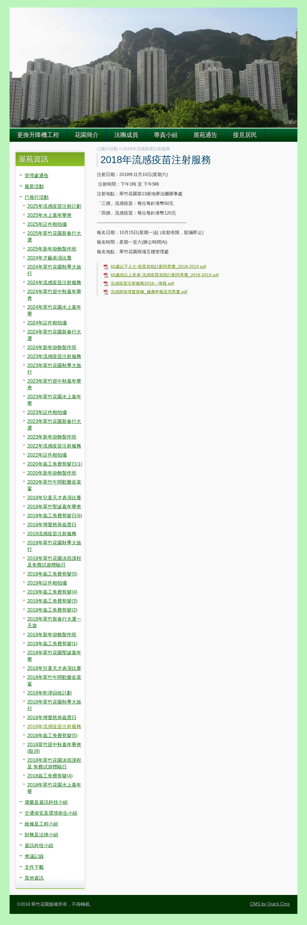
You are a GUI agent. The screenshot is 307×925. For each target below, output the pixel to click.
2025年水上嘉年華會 (49, 215)
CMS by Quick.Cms (270, 904)
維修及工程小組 (41, 823)
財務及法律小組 (41, 834)
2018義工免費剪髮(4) (50, 775)
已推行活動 (37, 197)
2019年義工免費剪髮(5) (52, 574)
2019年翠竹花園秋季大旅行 (54, 546)
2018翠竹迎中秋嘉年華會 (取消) (54, 748)
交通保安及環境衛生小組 (51, 813)
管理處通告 (37, 175)
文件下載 (34, 867)
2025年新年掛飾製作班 (51, 248)
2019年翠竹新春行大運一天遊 (54, 622)
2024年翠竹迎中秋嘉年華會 (54, 295)
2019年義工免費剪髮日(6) (54, 515)
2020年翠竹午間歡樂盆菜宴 (54, 485)
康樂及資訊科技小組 (46, 802)
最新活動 (34, 186)
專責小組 (166, 135)
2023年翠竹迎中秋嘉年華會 (54, 384)
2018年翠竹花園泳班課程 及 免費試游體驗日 (54, 763)
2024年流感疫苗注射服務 (54, 282)
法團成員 (126, 135)
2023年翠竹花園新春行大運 (54, 424)
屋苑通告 (205, 135)
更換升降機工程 (38, 135)
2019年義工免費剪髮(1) (52, 643)
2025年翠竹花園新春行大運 (54, 236)
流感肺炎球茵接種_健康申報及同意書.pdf (149, 292)
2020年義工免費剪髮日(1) (54, 464)
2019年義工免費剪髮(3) (52, 601)
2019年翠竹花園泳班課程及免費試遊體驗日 (54, 561)
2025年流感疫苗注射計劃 (54, 206)
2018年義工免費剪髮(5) (52, 735)
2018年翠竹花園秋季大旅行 (54, 705)
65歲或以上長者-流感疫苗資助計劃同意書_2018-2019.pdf (165, 275)
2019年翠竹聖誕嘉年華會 (54, 506)
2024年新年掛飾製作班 (51, 347)
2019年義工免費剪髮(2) (52, 610)
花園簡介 (87, 135)
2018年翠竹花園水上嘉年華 (54, 788)
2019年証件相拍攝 (47, 583)
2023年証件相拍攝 (47, 412)
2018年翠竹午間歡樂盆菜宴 (54, 680)
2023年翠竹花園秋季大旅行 (54, 369)
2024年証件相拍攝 (47, 322)
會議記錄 (34, 856)
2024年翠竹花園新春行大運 (54, 335)
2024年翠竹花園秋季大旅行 (54, 270)
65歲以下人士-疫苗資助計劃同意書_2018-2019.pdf (158, 266)
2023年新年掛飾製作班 (51, 437)
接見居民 (245, 135)
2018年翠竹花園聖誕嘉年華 (54, 656)
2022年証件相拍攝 (47, 455)
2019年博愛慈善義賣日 (51, 524)
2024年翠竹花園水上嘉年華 (54, 310)
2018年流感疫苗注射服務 (54, 726)
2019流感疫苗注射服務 (51, 533)
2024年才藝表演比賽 (49, 257)
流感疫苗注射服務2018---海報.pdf (142, 283)
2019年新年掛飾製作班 (51, 634)
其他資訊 (34, 878)
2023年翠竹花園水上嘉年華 (54, 400)
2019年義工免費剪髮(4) (52, 592)
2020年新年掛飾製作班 (51, 473)
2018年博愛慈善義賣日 (51, 717)
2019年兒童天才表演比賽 (54, 497)
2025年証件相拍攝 (47, 224)
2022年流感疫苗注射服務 (54, 446)
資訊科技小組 (39, 845)
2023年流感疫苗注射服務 (54, 356)
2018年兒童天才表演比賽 (54, 668)
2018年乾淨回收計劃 (49, 692)
